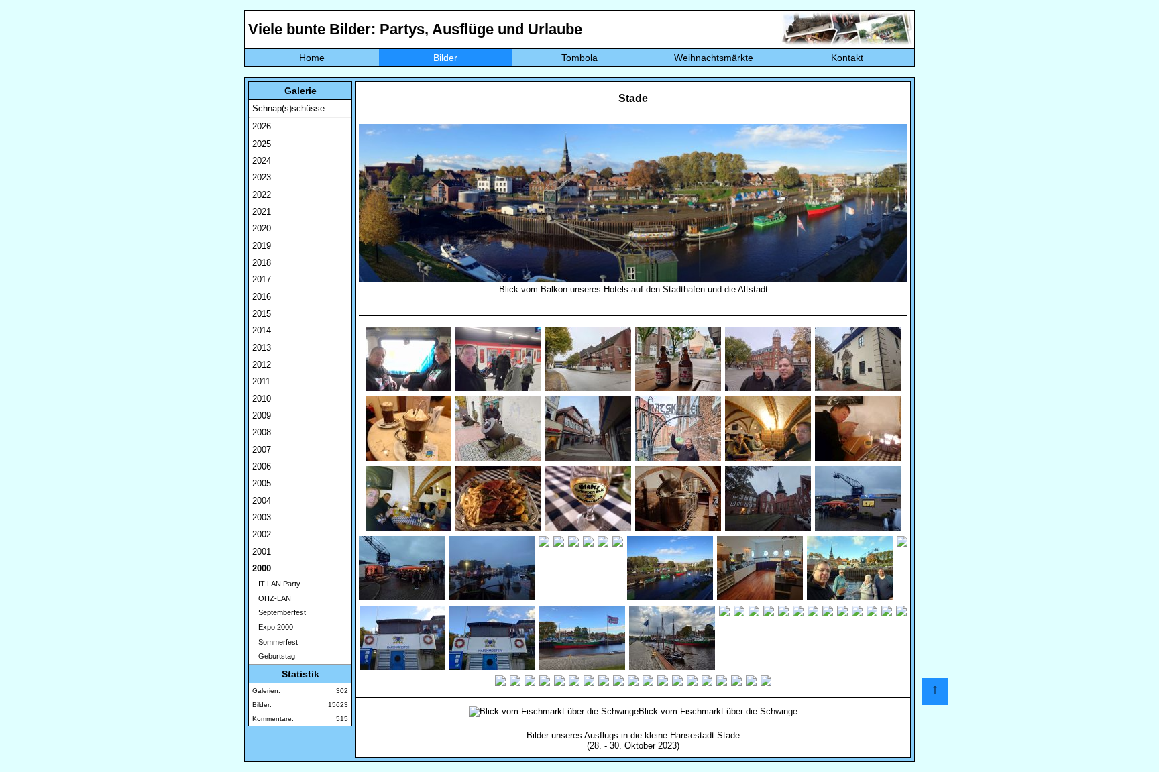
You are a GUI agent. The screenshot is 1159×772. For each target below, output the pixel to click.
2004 (261, 501)
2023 (261, 177)
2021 (261, 212)
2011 (261, 381)
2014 (261, 330)
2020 (261, 228)
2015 (261, 314)
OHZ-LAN (271, 598)
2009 (261, 415)
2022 (261, 195)
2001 (261, 552)
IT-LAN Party (276, 584)
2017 (261, 279)
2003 (261, 517)
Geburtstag (273, 656)
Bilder (445, 57)
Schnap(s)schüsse (288, 108)
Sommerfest (275, 642)
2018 (261, 263)
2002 (261, 534)
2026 (261, 126)
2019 (261, 246)
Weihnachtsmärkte (713, 57)
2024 (261, 161)
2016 (261, 297)
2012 (261, 365)
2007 (261, 450)
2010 (261, 399)
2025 (261, 144)
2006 (261, 466)
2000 (261, 568)
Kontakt (847, 57)
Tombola (579, 57)
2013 (261, 348)
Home (312, 57)
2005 (261, 483)
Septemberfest (279, 612)
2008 (261, 432)
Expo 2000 (272, 627)
